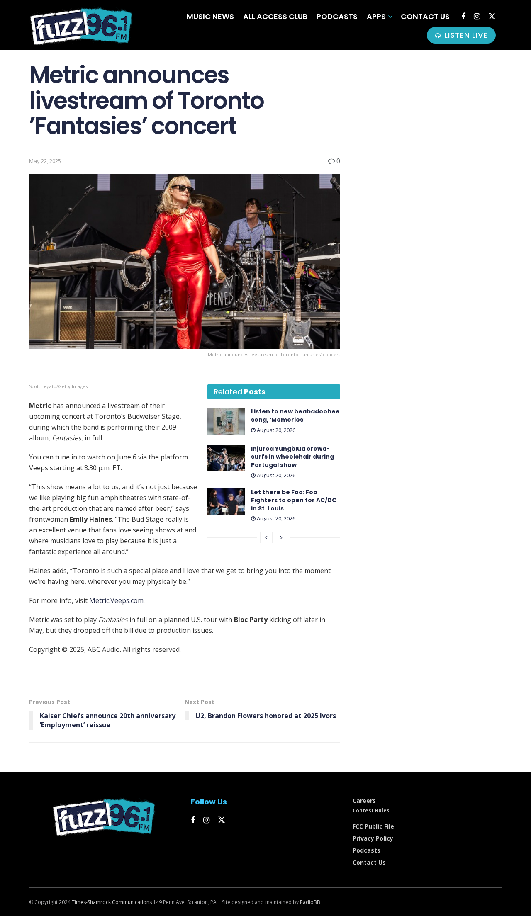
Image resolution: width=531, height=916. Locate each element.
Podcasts (337, 16)
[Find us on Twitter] (492, 16)
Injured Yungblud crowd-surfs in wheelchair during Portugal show (292, 457)
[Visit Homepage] (81, 25)
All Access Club (275, 16)
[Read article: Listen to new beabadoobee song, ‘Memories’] (226, 421)
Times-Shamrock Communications (112, 902)
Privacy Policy (373, 838)
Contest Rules (371, 810)
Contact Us (425, 16)
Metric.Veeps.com (116, 600)
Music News (210, 16)
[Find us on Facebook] (463, 16)
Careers (364, 800)
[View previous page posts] (266, 537)
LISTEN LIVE (464, 35)
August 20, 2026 (275, 430)
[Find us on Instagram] (477, 16)
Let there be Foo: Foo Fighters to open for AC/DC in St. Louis (293, 500)
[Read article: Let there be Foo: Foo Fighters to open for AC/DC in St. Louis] (226, 501)
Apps (376, 16)
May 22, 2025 (45, 161)
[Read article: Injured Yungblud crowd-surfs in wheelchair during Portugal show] (226, 458)
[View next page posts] (281, 537)
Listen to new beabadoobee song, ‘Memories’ (295, 415)
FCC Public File (373, 826)
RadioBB (310, 902)
